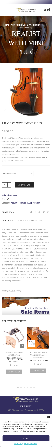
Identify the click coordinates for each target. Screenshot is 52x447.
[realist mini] (26, 92)
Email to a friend (10, 195)
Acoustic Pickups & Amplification (25, 25)
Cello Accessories (39, 356)
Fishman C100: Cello (38, 360)
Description (8, 220)
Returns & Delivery (11, 291)
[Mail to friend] (47, 212)
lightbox (6, 111)
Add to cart (24, 185)
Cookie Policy (18, 444)
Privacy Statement (30, 444)
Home (6, 25)
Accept (26, 438)
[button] (48, 417)
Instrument (7, 169)
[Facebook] (35, 212)
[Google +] (43, 212)
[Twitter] (31, 212)
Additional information (30, 220)
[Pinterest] (39, 212)
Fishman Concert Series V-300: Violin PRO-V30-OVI (14, 359)
